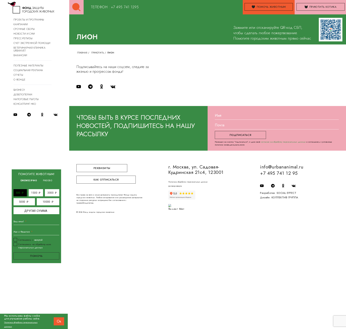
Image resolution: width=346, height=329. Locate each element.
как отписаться (106, 180)
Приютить (97, 52)
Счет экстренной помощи (32, 43)
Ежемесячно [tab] (29, 180)
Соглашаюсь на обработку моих (34, 246)
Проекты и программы (29, 19)
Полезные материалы (28, 65)
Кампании (21, 24)
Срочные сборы (24, 29)
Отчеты (18, 75)
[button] (19, 192)
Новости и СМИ (24, 33)
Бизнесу (19, 90)
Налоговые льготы (26, 99)
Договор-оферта (175, 186)
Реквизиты (102, 168)
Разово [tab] (47, 180)
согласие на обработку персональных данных (283, 141)
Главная (82, 52)
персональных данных (30, 247)
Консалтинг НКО (25, 104)
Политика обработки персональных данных (188, 182)
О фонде (19, 79)
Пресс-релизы (23, 38)
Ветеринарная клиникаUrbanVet (29, 49)
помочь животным (271, 7)
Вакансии (20, 55)
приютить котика (322, 7)
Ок (59, 321)
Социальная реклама (28, 70)
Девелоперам (23, 94)
